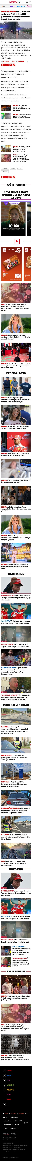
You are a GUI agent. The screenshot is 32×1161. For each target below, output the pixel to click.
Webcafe (10, 1090)
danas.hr (21, 61)
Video (9, 1099)
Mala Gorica (5, 168)
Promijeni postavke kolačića (10, 1128)
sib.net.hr (16, 1145)
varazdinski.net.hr (7, 1147)
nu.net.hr (5, 1152)
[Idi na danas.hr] (15, 2)
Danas (9, 1070)
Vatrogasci (5, 172)
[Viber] (11, 65)
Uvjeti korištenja (7, 1121)
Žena (9, 1094)
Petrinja (13, 168)
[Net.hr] (13, 1134)
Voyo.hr (14, 1140)
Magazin (10, 1085)
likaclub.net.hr (12, 1152)
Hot (8, 1080)
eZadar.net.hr (21, 1150)
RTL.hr (4, 1140)
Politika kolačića (18, 1121)
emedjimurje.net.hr (8, 1145)
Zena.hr (9, 1140)
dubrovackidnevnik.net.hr (10, 1150)
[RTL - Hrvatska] (6, 1134)
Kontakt (16, 1125)
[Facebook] (2, 65)
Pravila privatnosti (8, 1125)
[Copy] (14, 65)
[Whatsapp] (8, 65)
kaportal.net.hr (24, 1145)
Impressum (6, 1117)
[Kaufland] (16, 241)
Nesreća (19, 168)
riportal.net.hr (16, 1147)
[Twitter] (5, 65)
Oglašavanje (14, 1117)
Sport (9, 1075)
